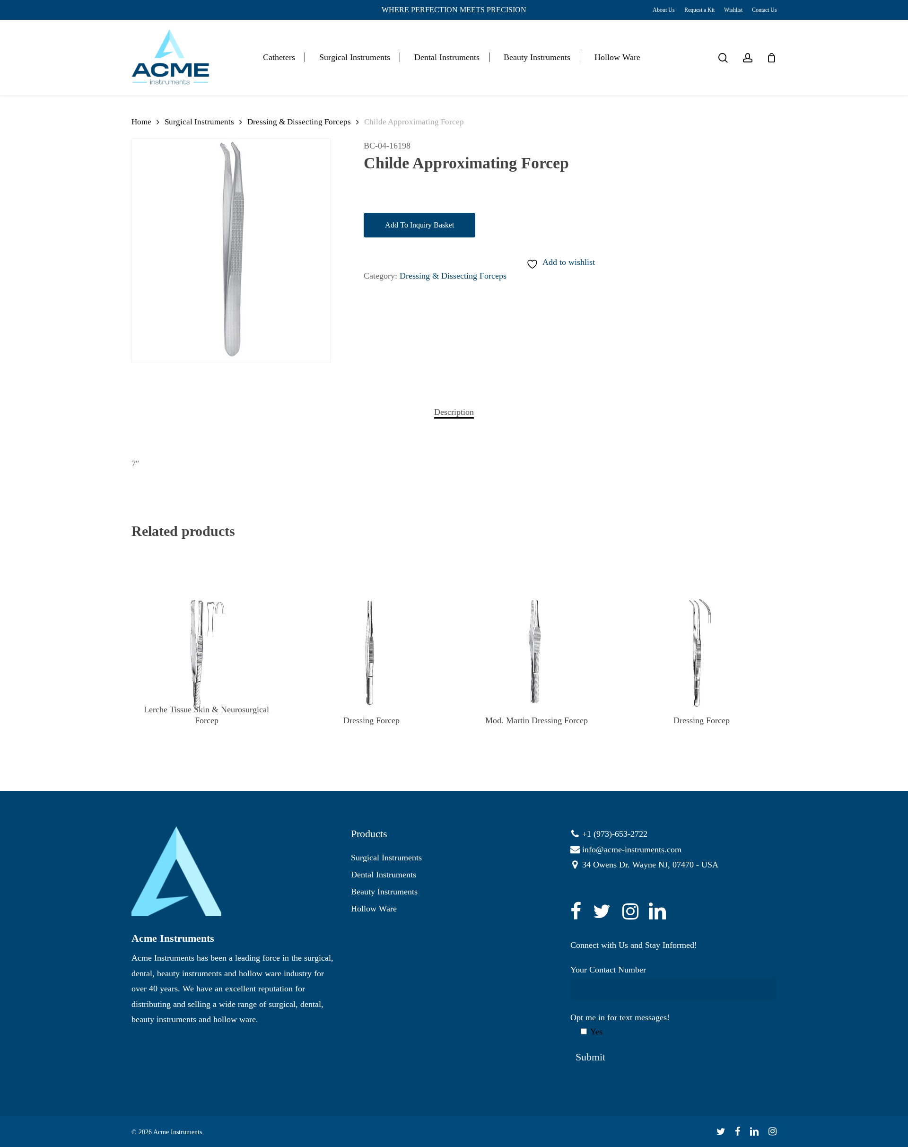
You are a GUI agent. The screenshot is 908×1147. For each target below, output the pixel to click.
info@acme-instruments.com (631, 849)
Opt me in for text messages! (620, 1024)
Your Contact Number (608, 969)
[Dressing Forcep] (371, 654)
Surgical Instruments (199, 121)
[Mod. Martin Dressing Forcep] (536, 654)
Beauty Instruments (384, 891)
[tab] (454, 411)
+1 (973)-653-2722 (614, 834)
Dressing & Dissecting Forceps (299, 121)
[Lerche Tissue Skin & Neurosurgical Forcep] (206, 654)
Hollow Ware (374, 908)
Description (454, 412)
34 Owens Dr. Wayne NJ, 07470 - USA (650, 864)
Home (141, 121)
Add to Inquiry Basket (419, 225)
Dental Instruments (383, 874)
